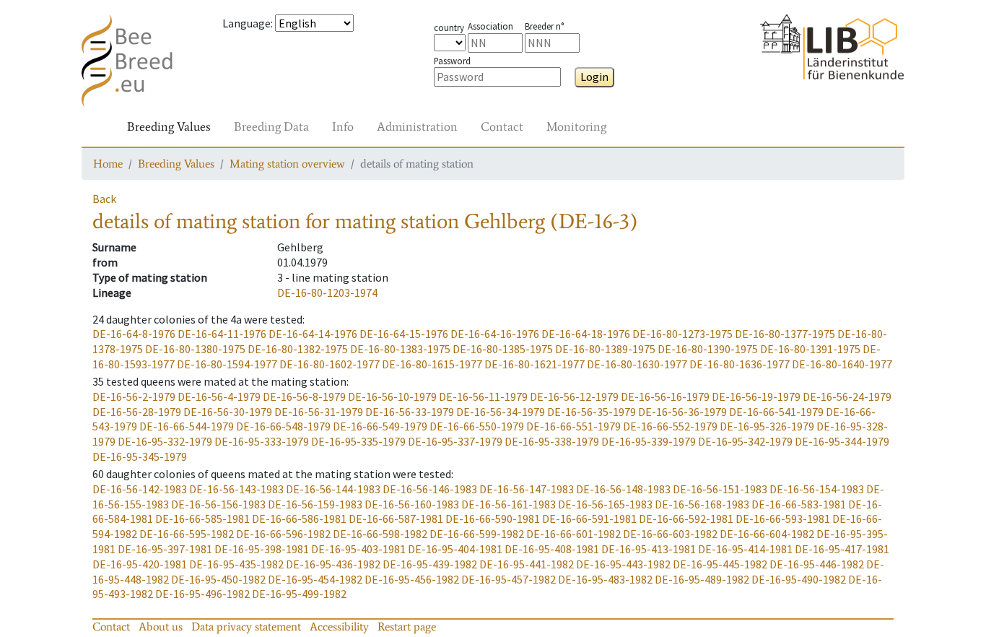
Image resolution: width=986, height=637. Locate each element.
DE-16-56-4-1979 (219, 396)
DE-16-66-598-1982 (380, 533)
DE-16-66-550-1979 (476, 426)
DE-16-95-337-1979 (455, 441)
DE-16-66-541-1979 (776, 411)
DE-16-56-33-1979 (409, 411)
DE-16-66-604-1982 (767, 533)
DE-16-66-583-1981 (798, 504)
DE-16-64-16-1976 (494, 333)
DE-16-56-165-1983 (605, 504)
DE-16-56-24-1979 (847, 396)
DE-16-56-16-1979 (665, 396)
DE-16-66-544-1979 (186, 426)
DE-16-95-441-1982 (526, 564)
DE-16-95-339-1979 (648, 441)
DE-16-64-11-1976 (222, 333)
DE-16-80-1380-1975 (195, 349)
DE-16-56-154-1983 (816, 489)
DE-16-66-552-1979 (670, 426)
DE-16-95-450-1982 (218, 579)
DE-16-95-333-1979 (261, 441)
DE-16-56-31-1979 (318, 411)
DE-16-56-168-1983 (702, 504)
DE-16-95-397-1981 (165, 549)
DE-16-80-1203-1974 (327, 292)
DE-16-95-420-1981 (139, 564)
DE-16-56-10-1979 (392, 396)
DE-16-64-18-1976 (585, 333)
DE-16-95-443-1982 (623, 564)
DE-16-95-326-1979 (767, 426)
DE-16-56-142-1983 (139, 489)
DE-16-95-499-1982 (299, 593)
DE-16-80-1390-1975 (708, 349)
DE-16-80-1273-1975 (682, 333)
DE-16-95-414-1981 (745, 549)
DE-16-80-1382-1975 (298, 349)
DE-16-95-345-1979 (139, 456)
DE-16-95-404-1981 (455, 549)
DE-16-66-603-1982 (670, 533)
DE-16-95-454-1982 (315, 579)
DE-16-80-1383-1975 (400, 349)
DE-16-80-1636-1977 (739, 364)
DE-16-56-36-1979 (682, 411)
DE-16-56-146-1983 (430, 489)
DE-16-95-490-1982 (798, 579)
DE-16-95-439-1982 (430, 564)
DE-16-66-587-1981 (396, 518)
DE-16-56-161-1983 (508, 504)
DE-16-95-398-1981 (261, 549)
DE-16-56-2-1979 (133, 396)
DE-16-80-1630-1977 (637, 364)
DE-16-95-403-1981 (358, 549)
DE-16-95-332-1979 (165, 441)
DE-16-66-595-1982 (186, 533)
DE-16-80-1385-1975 (503, 349)
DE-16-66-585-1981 (202, 518)
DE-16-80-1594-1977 (227, 364)
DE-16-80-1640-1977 (842, 364)
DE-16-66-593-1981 (783, 518)
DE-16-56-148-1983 (623, 489)
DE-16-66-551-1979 (573, 426)
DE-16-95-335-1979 (358, 441)
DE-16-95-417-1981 (842, 549)
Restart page (407, 626)
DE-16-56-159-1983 (315, 504)
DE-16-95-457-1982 (508, 579)
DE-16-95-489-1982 (702, 579)
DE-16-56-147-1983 (526, 489)
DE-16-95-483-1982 (605, 579)
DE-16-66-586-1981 (299, 518)
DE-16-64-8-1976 (133, 333)
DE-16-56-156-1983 (218, 504)
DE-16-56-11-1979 (483, 396)
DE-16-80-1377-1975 (785, 333)
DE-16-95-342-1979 (745, 441)
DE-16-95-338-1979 (552, 441)
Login (594, 76)
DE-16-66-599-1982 (476, 533)
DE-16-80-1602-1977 (329, 364)
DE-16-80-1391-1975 (810, 349)
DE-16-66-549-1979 (380, 426)
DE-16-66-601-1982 (573, 533)
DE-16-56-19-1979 (756, 396)
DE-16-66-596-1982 (283, 533)
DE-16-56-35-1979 (591, 411)
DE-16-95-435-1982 (236, 564)
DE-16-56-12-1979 (574, 396)
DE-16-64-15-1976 (403, 333)
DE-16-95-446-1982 (816, 564)
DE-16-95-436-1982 (333, 564)
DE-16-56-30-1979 (227, 411)
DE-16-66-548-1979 (283, 426)
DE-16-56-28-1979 (136, 411)
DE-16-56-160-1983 (412, 504)
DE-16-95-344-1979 (842, 441)
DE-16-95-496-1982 (202, 593)
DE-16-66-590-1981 (492, 518)
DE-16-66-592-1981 (686, 518)
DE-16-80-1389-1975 (605, 349)
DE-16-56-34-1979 (500, 411)
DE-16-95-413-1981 (648, 549)
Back (104, 198)
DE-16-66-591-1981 (589, 518)
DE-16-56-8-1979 (304, 396)
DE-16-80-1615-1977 (432, 364)
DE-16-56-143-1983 (236, 489)
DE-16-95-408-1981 (552, 549)
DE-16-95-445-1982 (720, 564)
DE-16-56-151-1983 (720, 489)
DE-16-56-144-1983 (333, 489)
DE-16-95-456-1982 (412, 579)
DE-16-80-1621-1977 (534, 364)
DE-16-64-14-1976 (313, 333)
